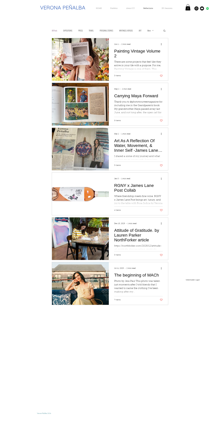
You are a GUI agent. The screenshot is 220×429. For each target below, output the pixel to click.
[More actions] (162, 44)
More (149, 30)
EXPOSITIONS (67, 30)
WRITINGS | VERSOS (126, 30)
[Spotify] (207, 8)
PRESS (80, 30)
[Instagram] (196, 8)
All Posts (54, 30)
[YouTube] (202, 8)
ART (140, 30)
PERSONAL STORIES (106, 30)
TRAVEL (91, 30)
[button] (188, 7)
